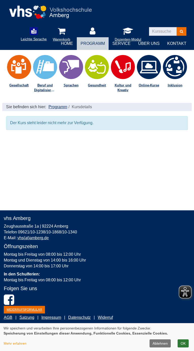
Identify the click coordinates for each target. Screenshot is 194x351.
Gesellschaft (19, 85)
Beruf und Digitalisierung (45, 87)
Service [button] (121, 43)
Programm (57, 107)
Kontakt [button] (176, 43)
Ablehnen (160, 343)
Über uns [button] (149, 43)
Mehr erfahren (15, 343)
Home (67, 43)
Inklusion (175, 85)
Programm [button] (93, 43)
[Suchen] (181, 31)
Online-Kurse (149, 85)
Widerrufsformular (24, 309)
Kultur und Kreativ (123, 87)
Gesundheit (97, 85)
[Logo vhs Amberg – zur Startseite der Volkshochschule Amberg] (50, 10)
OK (183, 343)
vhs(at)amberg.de (33, 238)
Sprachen (71, 85)
